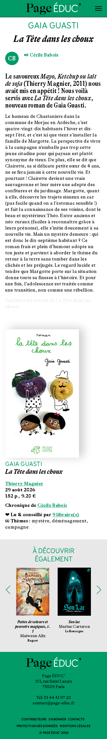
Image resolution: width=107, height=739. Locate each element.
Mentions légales (75, 726)
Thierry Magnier (24, 483)
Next (99, 590)
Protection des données (37, 726)
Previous (8, 590)
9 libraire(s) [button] (65, 514)
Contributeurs (34, 719)
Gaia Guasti (23, 464)
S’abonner (57, 719)
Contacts (76, 719)
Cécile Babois (52, 505)
